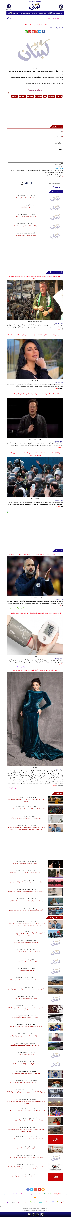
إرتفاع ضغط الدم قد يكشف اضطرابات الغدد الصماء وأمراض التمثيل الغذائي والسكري (35, 613)
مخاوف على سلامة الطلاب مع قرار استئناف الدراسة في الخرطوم (26, 1026)
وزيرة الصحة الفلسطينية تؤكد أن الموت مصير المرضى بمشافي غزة (26, 1120)
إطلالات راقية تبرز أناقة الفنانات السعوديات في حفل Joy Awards (26, 872)
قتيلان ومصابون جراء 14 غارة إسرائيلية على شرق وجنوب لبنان (38, 13)
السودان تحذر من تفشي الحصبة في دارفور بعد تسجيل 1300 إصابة (26, 1138)
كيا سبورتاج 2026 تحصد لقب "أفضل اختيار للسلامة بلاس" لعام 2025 (26, 979)
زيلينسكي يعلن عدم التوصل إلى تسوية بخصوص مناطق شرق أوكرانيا (26, 900)
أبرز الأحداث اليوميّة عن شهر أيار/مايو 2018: (26, 961)
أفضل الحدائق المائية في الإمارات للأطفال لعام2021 (26, 1064)
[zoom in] (8, 18)
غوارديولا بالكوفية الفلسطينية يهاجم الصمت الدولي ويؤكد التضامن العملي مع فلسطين (35, 554)
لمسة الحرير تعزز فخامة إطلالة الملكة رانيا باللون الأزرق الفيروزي (26, 1082)
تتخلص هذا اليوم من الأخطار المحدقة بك (26, 235)
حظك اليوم (30, 96)
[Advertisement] (35, 112)
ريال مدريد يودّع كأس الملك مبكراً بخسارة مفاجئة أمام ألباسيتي (26, 1045)
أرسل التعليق (58, 187)
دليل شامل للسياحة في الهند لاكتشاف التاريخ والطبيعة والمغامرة (26, 882)
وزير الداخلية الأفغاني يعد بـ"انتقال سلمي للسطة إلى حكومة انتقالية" (26, 1157)
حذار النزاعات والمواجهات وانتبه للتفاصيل (26, 216)
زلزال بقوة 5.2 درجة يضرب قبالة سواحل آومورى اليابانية (26, 1017)
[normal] (10, 18)
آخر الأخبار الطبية (12, 788)
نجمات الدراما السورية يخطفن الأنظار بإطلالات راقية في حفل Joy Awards (35, 670)
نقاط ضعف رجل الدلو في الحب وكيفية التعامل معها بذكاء (26, 1073)
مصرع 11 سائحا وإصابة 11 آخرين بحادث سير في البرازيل (26, 1176)
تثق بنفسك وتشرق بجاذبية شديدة (26, 970)
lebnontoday (51, 96)
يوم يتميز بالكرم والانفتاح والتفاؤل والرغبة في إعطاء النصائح (26, 225)
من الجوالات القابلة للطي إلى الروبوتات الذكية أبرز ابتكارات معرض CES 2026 (26, 1092)
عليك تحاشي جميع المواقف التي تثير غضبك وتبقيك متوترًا (26, 951)
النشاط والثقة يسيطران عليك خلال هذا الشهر (26, 998)
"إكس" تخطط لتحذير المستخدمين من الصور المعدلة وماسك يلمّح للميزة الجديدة (35, 393)
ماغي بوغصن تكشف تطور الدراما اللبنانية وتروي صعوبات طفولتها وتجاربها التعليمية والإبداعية (35, 334)
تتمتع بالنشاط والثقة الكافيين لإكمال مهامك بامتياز (26, 942)
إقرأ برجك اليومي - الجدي (53, 18)
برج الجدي (14, 96)
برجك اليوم (22, 96)
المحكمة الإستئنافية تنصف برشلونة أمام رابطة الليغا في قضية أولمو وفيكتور (26, 1110)
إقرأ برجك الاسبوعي (34, 90)
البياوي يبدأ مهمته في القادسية (26, 1054)
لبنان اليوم (59, 96)
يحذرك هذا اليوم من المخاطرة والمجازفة (26, 197)
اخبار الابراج (38, 96)
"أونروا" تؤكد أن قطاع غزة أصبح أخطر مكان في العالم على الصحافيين (26, 910)
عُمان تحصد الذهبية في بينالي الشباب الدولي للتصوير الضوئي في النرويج (26, 989)
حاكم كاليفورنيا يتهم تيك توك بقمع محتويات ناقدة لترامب (26, 863)
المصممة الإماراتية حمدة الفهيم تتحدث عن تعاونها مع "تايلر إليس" (26, 1035)
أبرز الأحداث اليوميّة (26, 207)
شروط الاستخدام (58, 168)
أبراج (61, 18)
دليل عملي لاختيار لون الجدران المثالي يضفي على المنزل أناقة (26, 818)
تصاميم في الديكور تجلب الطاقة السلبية (26, 1148)
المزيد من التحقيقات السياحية (16, 608)
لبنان (45, 96)
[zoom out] (13, 18)
